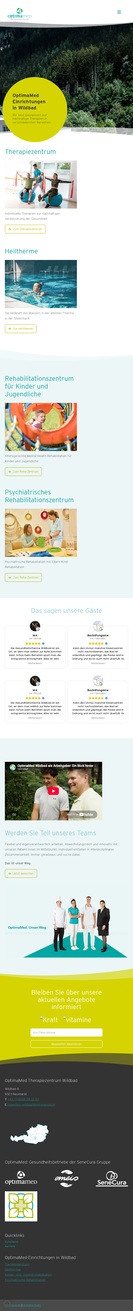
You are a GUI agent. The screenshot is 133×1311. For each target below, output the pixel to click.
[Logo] (21, 1206)
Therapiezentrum (17, 1264)
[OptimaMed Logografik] (21, 1179)
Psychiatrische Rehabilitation (25, 1280)
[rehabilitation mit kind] (41, 427)
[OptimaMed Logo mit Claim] (19, 13)
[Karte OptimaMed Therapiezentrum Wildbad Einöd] (29, 1134)
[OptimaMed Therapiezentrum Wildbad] (41, 184)
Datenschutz (32, 1305)
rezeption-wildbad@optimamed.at (31, 1104)
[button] (7, 1304)
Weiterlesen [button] (35, 663)
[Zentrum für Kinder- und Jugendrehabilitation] (41, 533)
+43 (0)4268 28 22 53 (23, 1099)
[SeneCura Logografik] (112, 1179)
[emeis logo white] (66, 1179)
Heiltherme (12, 1269)
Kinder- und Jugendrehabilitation (28, 1275)
